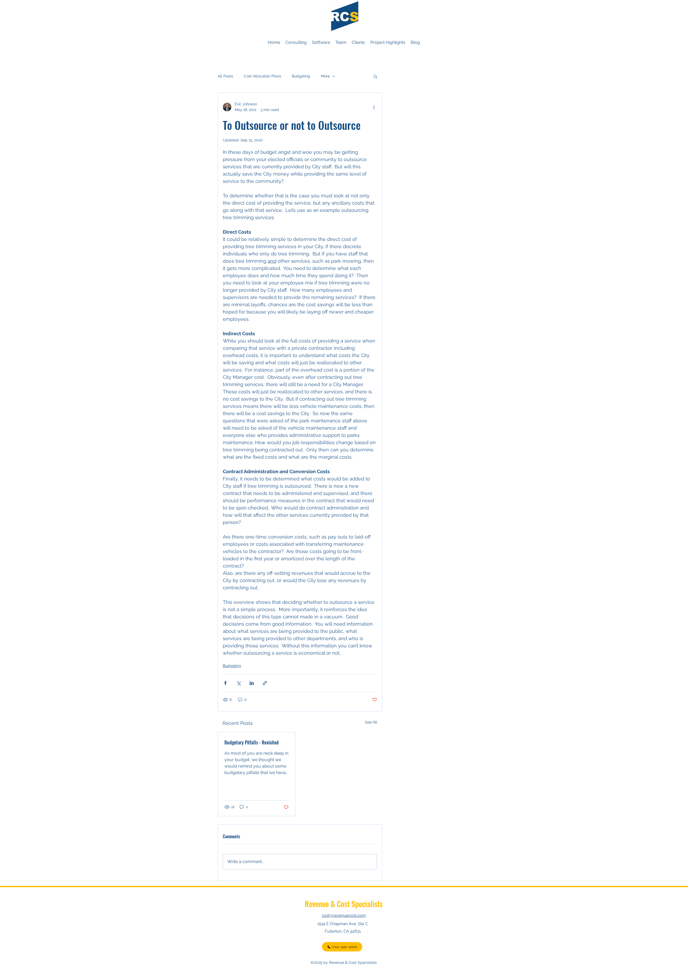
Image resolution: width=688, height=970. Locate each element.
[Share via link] (264, 683)
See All (371, 722)
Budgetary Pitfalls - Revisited (251, 742)
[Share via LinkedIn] (251, 683)
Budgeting (301, 76)
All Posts (225, 76)
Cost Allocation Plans (262, 76)
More (325, 76)
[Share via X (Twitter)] (238, 683)
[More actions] (374, 107)
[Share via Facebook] (225, 683)
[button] (375, 76)
